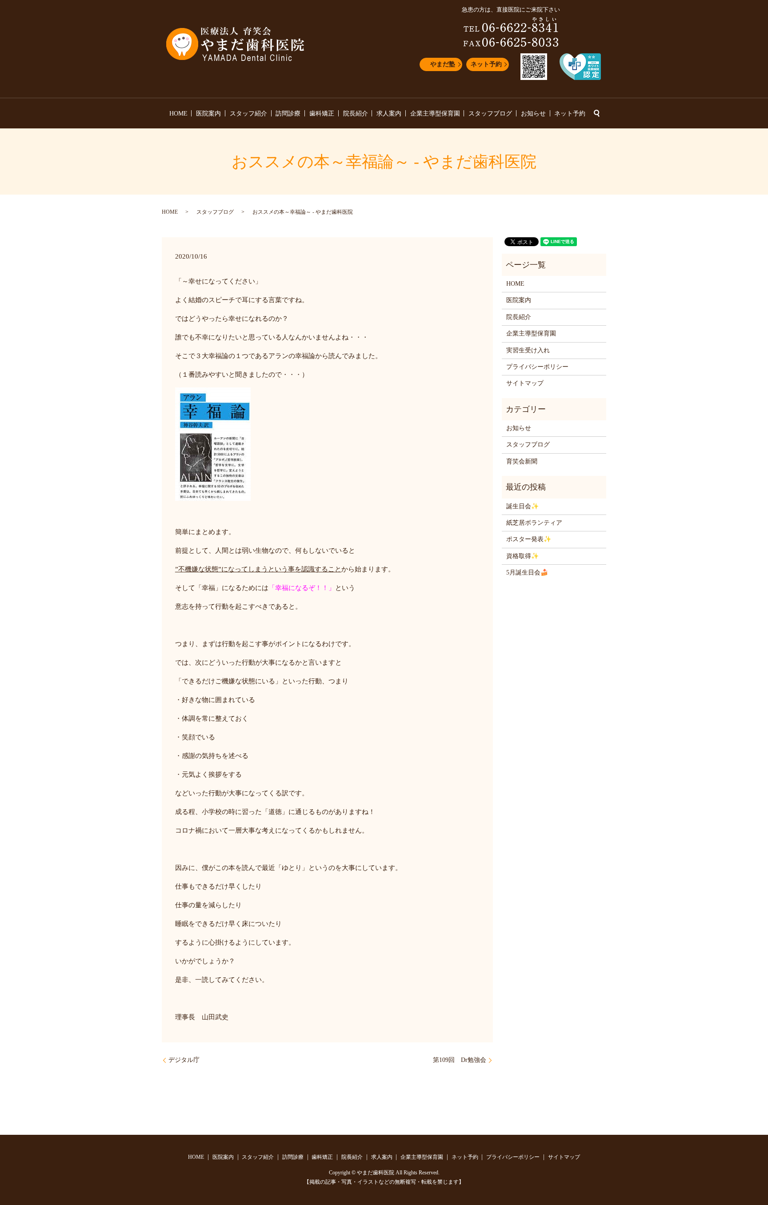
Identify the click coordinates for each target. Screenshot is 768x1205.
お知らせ (533, 113)
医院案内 (208, 113)
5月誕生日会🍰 (527, 572)
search (596, 113)
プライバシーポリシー (537, 366)
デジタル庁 (184, 1060)
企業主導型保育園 (435, 113)
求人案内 (388, 113)
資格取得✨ (522, 556)
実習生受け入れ (528, 350)
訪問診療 (288, 113)
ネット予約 (486, 64)
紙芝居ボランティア (534, 522)
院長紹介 (355, 113)
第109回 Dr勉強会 (459, 1060)
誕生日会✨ (522, 506)
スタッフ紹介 (248, 113)
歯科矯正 (321, 113)
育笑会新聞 (521, 461)
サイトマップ (525, 383)
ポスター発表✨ (528, 539)
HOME (178, 113)
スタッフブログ (490, 113)
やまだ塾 (442, 64)
